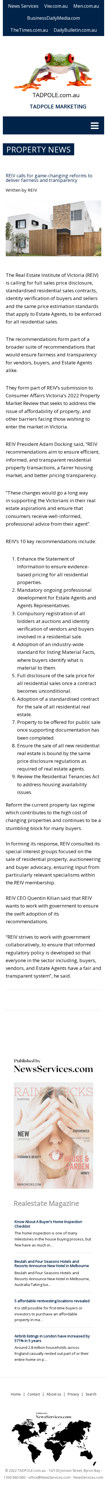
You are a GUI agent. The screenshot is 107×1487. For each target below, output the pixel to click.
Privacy (73, 1394)
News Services (23, 6)
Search (91, 1394)
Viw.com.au (56, 6)
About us (54, 1394)
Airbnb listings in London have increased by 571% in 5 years (52, 1338)
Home (16, 1394)
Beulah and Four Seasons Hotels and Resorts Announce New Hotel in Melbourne (52, 1263)
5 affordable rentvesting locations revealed (52, 1300)
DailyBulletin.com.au (75, 30)
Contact (33, 1394)
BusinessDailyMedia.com (53, 18)
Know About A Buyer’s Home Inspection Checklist (48, 1224)
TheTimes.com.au (29, 30)
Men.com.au (86, 6)
